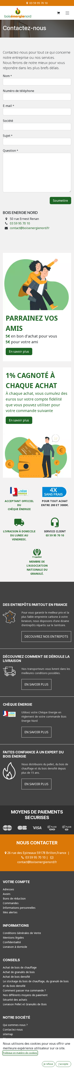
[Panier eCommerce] (58, 13)
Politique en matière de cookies (20, 1052)
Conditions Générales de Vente (22, 933)
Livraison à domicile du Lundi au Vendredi (19, 535)
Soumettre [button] (60, 200)
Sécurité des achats (15, 999)
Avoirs (6, 894)
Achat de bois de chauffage (20, 967)
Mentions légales (13, 937)
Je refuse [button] (48, 1064)
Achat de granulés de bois (19, 972)
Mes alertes (10, 912)
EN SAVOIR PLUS (36, 684)
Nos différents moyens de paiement (25, 995)
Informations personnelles (19, 907)
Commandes (11, 903)
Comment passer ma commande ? (24, 990)
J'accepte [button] (63, 1064)
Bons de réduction (14, 898)
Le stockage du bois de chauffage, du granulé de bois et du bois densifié (36, 983)
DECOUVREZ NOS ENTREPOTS (46, 636)
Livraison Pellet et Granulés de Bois (25, 1004)
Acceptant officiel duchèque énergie (19, 505)
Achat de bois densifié (16, 976)
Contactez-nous (13, 1029)
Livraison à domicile (15, 947)
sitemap (8, 1034)
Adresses (8, 889)
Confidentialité (12, 942)
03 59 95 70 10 (20, 223)
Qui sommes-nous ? (15, 1025)
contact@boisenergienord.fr (30, 228)
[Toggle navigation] (67, 13)
